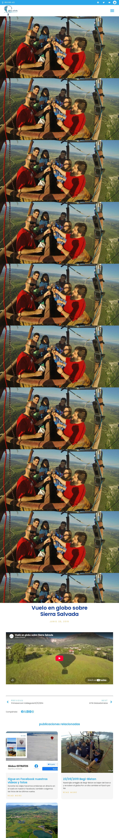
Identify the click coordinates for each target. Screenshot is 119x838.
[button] (112, 11)
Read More (15, 795)
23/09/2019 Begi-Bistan (79, 779)
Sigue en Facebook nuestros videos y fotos (28, 780)
